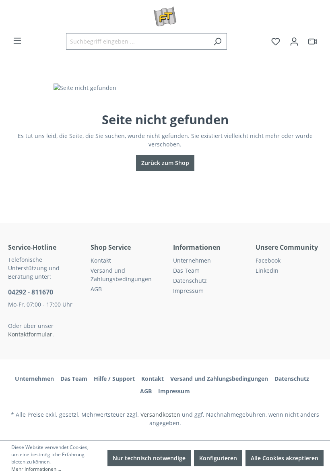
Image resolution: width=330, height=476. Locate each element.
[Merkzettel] (275, 41)
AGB (96, 289)
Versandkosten (160, 414)
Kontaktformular (30, 334)
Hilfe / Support (114, 378)
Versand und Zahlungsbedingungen (219, 378)
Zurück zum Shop (165, 163)
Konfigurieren (218, 458)
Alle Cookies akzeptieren (284, 458)
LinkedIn (267, 270)
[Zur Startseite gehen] (165, 16)
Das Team (186, 270)
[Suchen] (217, 41)
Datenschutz (190, 280)
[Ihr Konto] (294, 41)
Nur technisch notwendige (149, 458)
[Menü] (17, 40)
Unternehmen (192, 260)
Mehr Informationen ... (36, 469)
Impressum (188, 290)
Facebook (268, 260)
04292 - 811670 (30, 292)
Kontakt (101, 260)
